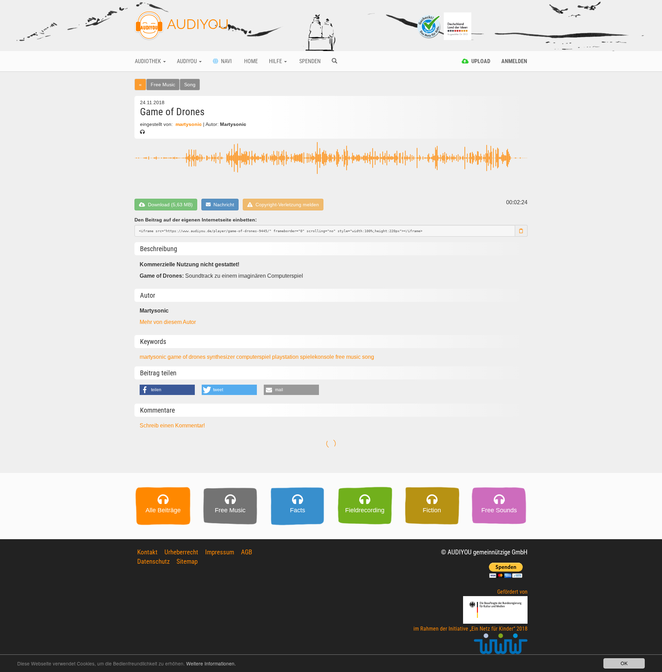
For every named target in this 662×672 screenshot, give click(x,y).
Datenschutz (153, 561)
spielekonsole (317, 357)
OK (624, 663)
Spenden (309, 61)
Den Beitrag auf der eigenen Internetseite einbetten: (195, 220)
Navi (225, 61)
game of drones (187, 357)
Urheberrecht (181, 552)
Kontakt (147, 552)
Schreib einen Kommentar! (172, 425)
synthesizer (221, 357)
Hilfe (276, 61)
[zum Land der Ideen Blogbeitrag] (457, 26)
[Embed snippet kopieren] (521, 231)
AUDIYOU (196, 24)
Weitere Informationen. (211, 663)
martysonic (188, 124)
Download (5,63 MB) (169, 204)
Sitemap (187, 561)
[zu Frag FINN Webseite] (429, 26)
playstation (286, 357)
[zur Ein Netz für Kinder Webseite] (501, 647)
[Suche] (334, 61)
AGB (246, 552)
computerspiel (254, 357)
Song (189, 84)
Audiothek (148, 61)
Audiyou (187, 61)
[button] (167, 390)
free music (348, 357)
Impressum (219, 552)
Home (250, 61)
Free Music (163, 84)
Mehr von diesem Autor (168, 322)
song (368, 357)
